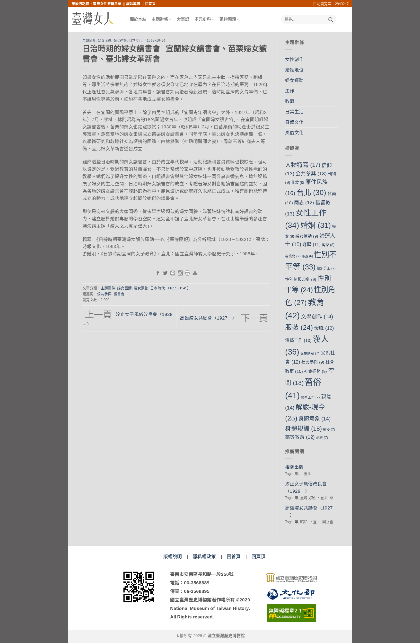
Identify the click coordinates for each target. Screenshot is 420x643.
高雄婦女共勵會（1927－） (224, 318)
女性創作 (294, 59)
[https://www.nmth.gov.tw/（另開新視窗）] (291, 577)
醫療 (329, 429)
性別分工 (326, 268)
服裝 (299, 327)
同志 (304, 202)
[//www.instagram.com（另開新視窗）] (180, 272)
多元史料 (202, 19)
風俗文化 (294, 132)
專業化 (293, 256)
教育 (289, 101)
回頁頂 (258, 556)
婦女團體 (104, 40)
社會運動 (315, 371)
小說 (307, 256)
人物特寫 (302, 164)
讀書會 (119, 294)
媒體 (311, 244)
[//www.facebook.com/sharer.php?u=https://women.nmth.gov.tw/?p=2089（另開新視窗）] (157, 272)
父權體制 (309, 353)
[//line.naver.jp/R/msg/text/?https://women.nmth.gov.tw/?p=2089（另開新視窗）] (172, 272)
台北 (311, 192)
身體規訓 (303, 428)
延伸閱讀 (227, 19)
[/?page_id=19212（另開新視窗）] (194, 272)
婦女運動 (120, 40)
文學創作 (317, 316)
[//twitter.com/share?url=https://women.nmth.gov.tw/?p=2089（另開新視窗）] (165, 272)
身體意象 (314, 419)
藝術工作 (310, 397)
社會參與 (312, 362)
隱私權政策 (204, 556)
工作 (289, 90)
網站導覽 (133, 4)
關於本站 (138, 19)
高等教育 (300, 437)
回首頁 (150, 4)
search (339, 19)
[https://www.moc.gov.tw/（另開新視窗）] (291, 594)
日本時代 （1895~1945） (148, 40)
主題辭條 (160, 19)
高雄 (322, 437)
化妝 (297, 182)
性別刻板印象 (300, 279)
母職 (324, 328)
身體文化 (294, 122)
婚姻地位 (294, 69)
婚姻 (315, 225)
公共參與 (104, 294)
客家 (328, 245)
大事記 (183, 19)
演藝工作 (298, 340)
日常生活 (294, 111)
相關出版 (294, 467)
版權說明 (172, 556)
